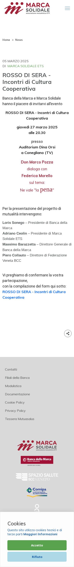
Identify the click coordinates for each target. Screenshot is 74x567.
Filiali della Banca (17, 378)
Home (6, 39)
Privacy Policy (15, 411)
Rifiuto (37, 557)
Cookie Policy (15, 402)
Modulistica (13, 386)
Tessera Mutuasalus (19, 419)
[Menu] (67, 8)
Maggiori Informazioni (40, 534)
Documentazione (17, 394)
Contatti (11, 369)
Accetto (37, 545)
